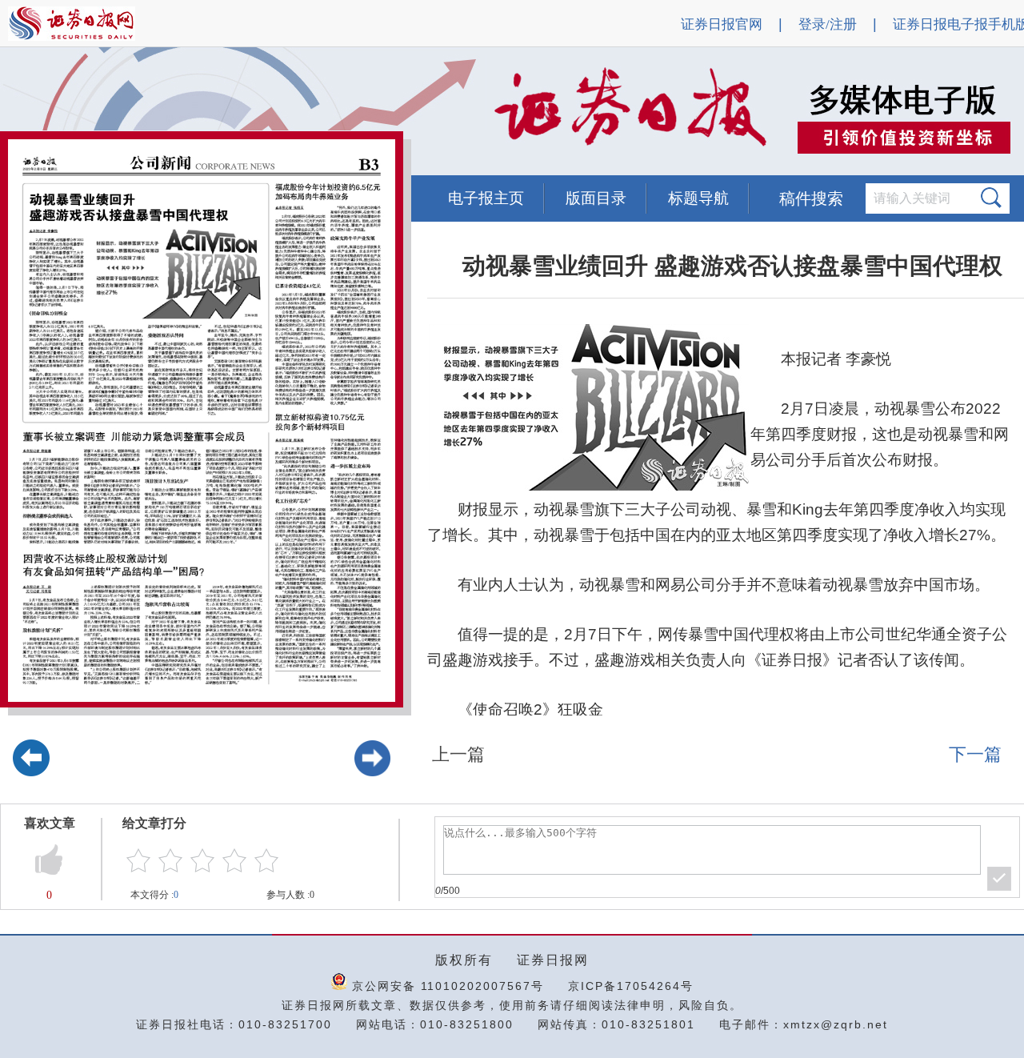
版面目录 (596, 198)
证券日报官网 (721, 24)
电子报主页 (486, 198)
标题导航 (698, 198)
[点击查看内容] (270, 112)
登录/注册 (827, 24)
